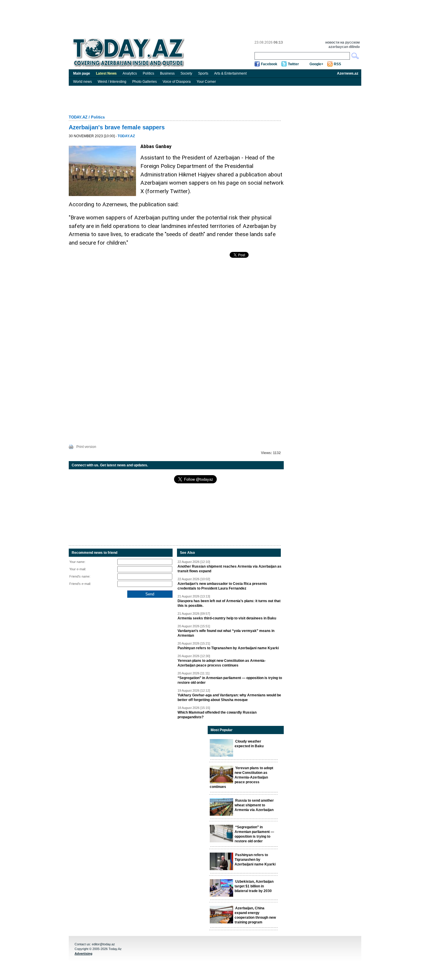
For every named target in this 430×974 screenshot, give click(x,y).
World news (82, 82)
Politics (148, 73)
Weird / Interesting (112, 82)
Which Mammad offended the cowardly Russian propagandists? (217, 714)
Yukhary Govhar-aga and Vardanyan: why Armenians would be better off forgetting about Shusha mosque (229, 697)
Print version (86, 447)
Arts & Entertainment (230, 73)
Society (186, 73)
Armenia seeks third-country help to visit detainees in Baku (227, 618)
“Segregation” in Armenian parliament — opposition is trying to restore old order (230, 680)
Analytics (130, 73)
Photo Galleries (144, 82)
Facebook (269, 64)
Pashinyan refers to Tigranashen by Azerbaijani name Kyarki (228, 648)
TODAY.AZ (78, 117)
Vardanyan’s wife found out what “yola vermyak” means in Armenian (226, 633)
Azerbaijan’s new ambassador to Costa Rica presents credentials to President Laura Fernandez (222, 586)
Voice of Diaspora (177, 82)
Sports (203, 73)
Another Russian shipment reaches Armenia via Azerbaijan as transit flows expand (229, 568)
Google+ (316, 64)
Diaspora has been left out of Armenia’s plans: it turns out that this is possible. (229, 603)
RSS (337, 64)
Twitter (293, 64)
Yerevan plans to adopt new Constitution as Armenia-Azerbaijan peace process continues (222, 663)
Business (167, 73)
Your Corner (206, 82)
